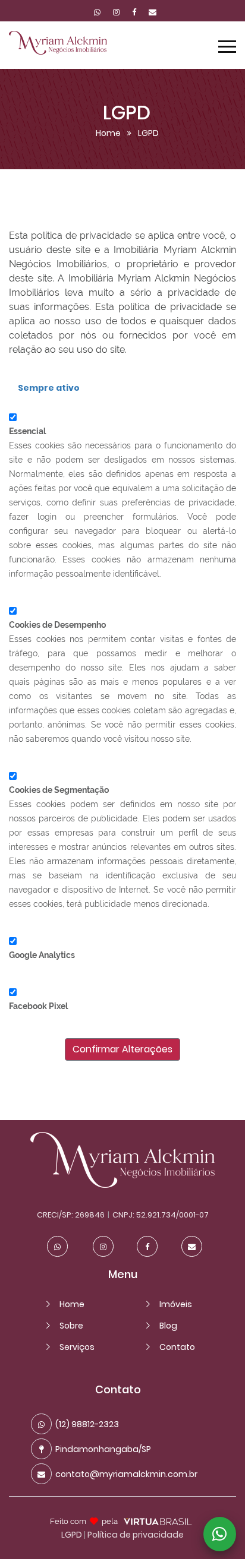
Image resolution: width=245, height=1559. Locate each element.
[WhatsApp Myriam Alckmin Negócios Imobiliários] (97, 12)
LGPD (71, 1535)
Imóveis (175, 1304)
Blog (168, 1326)
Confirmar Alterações (122, 1049)
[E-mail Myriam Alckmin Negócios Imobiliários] (149, 12)
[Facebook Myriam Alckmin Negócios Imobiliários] (134, 12)
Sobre (71, 1326)
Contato (177, 1347)
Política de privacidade (135, 1535)
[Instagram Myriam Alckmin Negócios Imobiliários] (116, 12)
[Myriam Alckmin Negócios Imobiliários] (122, 1185)
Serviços (77, 1347)
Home (108, 133)
